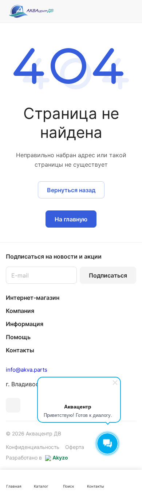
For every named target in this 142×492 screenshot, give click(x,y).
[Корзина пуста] (130, 11)
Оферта (74, 447)
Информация (24, 324)
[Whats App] (13, 405)
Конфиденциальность (32, 447)
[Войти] (116, 11)
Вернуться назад (71, 190)
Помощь (18, 337)
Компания (20, 310)
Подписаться (108, 275)
